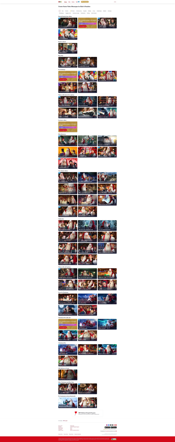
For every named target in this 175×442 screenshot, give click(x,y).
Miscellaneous (61, 13)
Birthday (89, 10)
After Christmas (93, 13)
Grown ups (109, 10)
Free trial (66, 10)
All (59, 10)
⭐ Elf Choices (72, 10)
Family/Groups (99, 10)
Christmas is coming (76, 13)
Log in (115, 1)
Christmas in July (79, 10)
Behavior (104, 10)
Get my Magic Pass (82, 26)
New (62, 10)
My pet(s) (84, 10)
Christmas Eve (83, 13)
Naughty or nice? (68, 13)
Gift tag (88, 13)
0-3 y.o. (94, 10)
